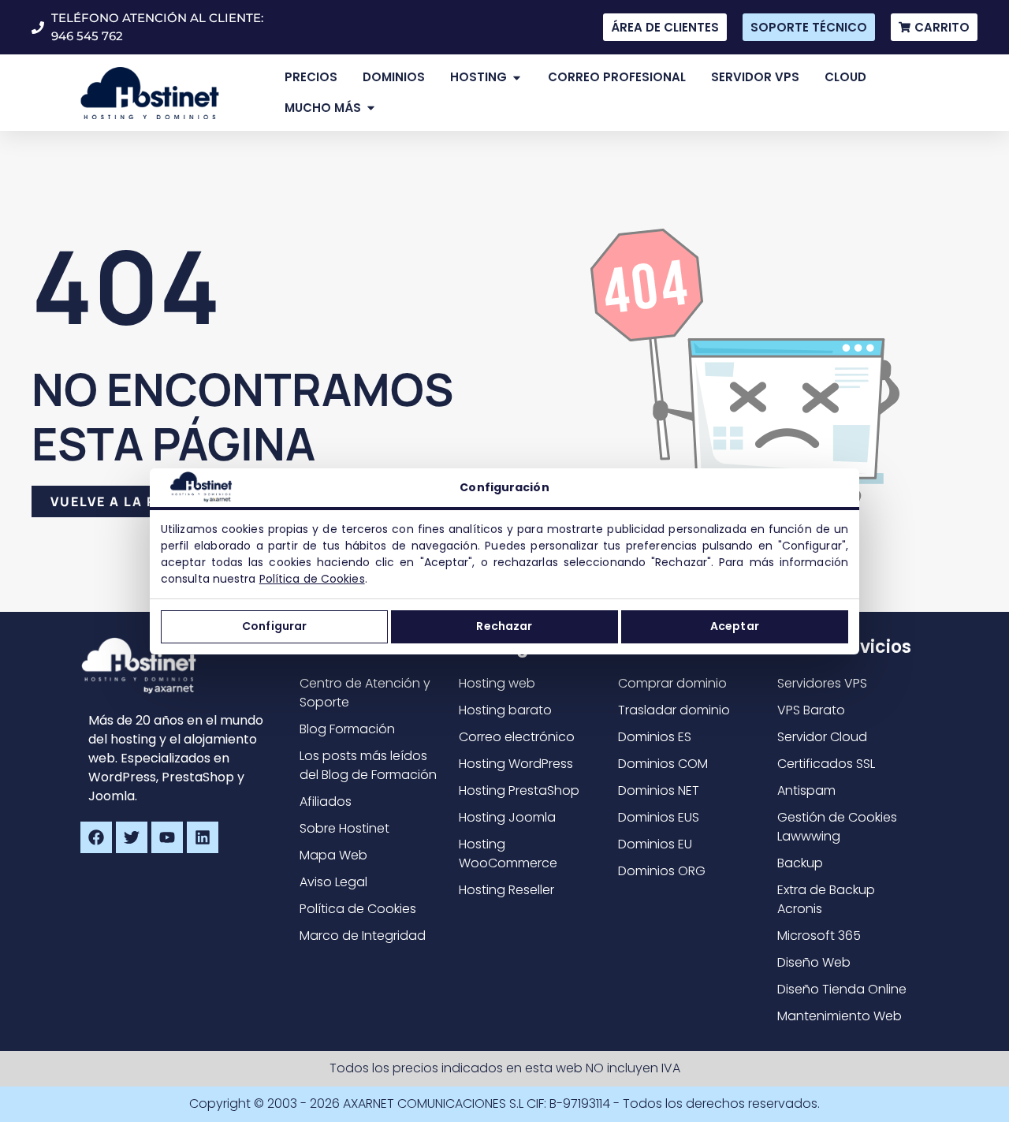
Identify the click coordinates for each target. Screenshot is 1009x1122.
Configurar (274, 626)
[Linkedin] (202, 837)
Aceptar (734, 626)
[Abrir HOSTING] (517, 78)
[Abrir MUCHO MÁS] (371, 108)
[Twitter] (131, 837)
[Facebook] (96, 837)
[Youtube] (167, 837)
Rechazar (504, 626)
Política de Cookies (312, 579)
